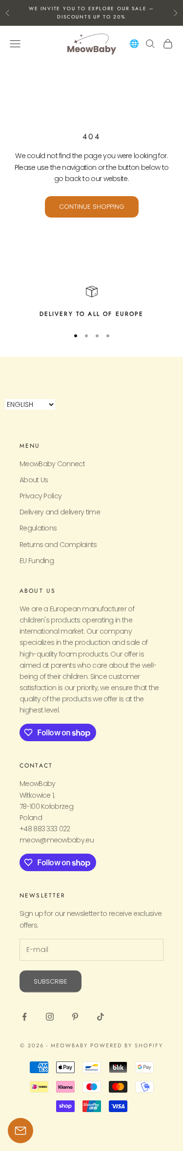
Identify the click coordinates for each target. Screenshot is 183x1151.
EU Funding (37, 561)
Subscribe (50, 981)
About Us (34, 480)
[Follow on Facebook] (24, 1017)
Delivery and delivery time (60, 512)
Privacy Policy (40, 496)
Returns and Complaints (58, 544)
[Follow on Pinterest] (75, 1017)
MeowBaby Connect (52, 464)
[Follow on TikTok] (100, 1017)
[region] (91, 302)
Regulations (38, 528)
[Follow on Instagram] (50, 1017)
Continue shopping (91, 206)
